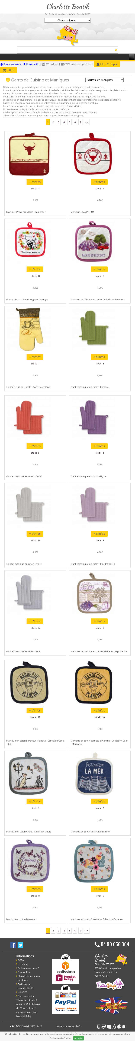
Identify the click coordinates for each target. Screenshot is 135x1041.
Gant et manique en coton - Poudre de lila (93, 563)
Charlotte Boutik (67, 6)
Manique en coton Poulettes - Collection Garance (97, 919)
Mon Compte (108, 64)
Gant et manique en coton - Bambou (90, 386)
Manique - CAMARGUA (82, 211)
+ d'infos (35, 182)
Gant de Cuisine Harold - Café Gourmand (28, 386)
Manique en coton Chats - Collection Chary (28, 831)
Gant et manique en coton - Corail (24, 476)
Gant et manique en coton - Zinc (23, 651)
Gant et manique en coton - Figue (88, 476)
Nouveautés (33, 64)
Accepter (78, 1038)
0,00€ (10, 70)
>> (86, 122)
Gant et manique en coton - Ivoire (24, 563)
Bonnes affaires (12, 64)
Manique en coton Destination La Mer (91, 831)
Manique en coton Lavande (21, 919)
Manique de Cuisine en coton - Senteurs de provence (99, 651)
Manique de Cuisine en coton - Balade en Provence (98, 299)
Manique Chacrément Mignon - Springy (27, 299)
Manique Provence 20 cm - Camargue (26, 211)
